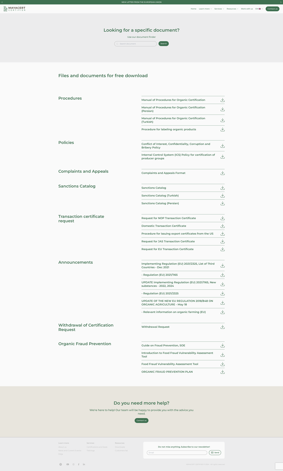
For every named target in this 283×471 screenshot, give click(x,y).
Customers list (121, 451)
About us (62, 447)
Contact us (272, 9)
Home (193, 9)
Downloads (120, 447)
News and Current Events (69, 451)
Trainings (91, 451)
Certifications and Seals (97, 447)
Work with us (247, 9)
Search (164, 44)
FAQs (60, 454)
